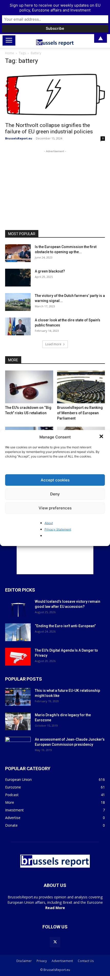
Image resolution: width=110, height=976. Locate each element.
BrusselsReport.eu (18, 138)
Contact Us (86, 961)
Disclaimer (24, 961)
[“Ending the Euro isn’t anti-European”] (18, 632)
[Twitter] (55, 942)
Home (9, 53)
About (49, 523)
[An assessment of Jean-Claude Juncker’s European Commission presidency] (18, 746)
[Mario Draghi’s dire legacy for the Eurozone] (18, 721)
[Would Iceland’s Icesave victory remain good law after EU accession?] (18, 608)
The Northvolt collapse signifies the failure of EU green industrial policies (49, 128)
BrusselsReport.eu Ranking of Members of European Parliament (80, 413)
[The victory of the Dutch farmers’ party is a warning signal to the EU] (18, 302)
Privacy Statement (58, 529)
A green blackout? (50, 271)
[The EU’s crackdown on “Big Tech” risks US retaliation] (29, 386)
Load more (53, 344)
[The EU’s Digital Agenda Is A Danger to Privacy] (18, 657)
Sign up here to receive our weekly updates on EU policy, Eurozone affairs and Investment (55, 7)
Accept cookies (55, 480)
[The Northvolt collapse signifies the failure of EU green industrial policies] (55, 94)
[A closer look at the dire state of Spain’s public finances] (18, 326)
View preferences (55, 508)
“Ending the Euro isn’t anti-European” (65, 626)
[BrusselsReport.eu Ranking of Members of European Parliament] (81, 386)
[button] (102, 437)
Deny (55, 494)
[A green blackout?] (18, 277)
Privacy (42, 961)
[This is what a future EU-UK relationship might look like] (18, 697)
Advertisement (62, 961)
